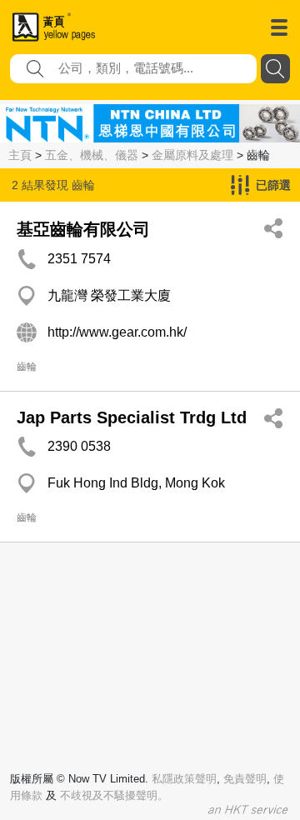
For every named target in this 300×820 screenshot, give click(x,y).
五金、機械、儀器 (91, 155)
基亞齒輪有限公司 (83, 229)
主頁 (20, 155)
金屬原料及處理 (192, 155)
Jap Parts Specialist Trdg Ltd (132, 417)
